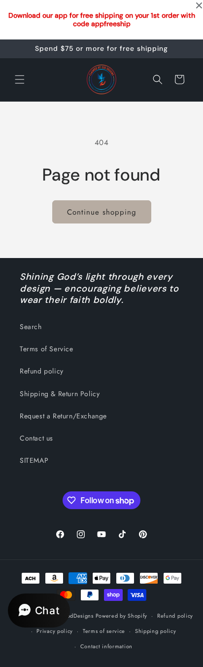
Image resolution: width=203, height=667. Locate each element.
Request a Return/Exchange (63, 416)
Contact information (106, 646)
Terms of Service (46, 349)
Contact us (36, 438)
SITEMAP (34, 460)
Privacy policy (54, 631)
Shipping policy (155, 631)
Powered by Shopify (122, 616)
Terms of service (104, 631)
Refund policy (42, 371)
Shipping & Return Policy (60, 394)
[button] (20, 79)
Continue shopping (101, 212)
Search (31, 327)
